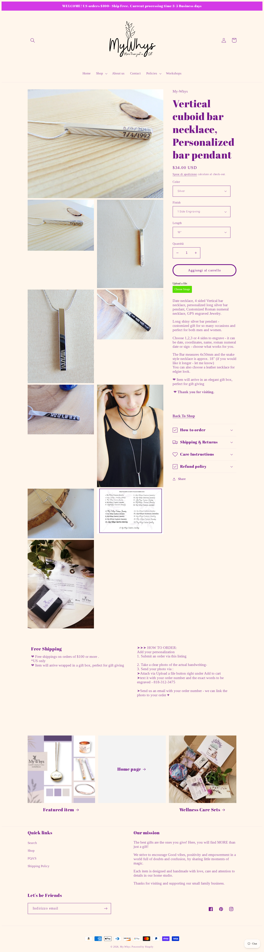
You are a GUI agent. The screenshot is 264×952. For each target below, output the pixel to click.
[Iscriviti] (105, 908)
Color (176, 181)
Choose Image (182, 289)
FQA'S (32, 858)
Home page (129, 769)
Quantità (178, 243)
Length (177, 223)
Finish (177, 202)
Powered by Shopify (142, 946)
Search (32, 843)
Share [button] (182, 479)
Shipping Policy (38, 866)
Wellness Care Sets (199, 810)
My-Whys (125, 946)
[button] (33, 40)
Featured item (58, 810)
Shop (31, 850)
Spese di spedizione (185, 174)
